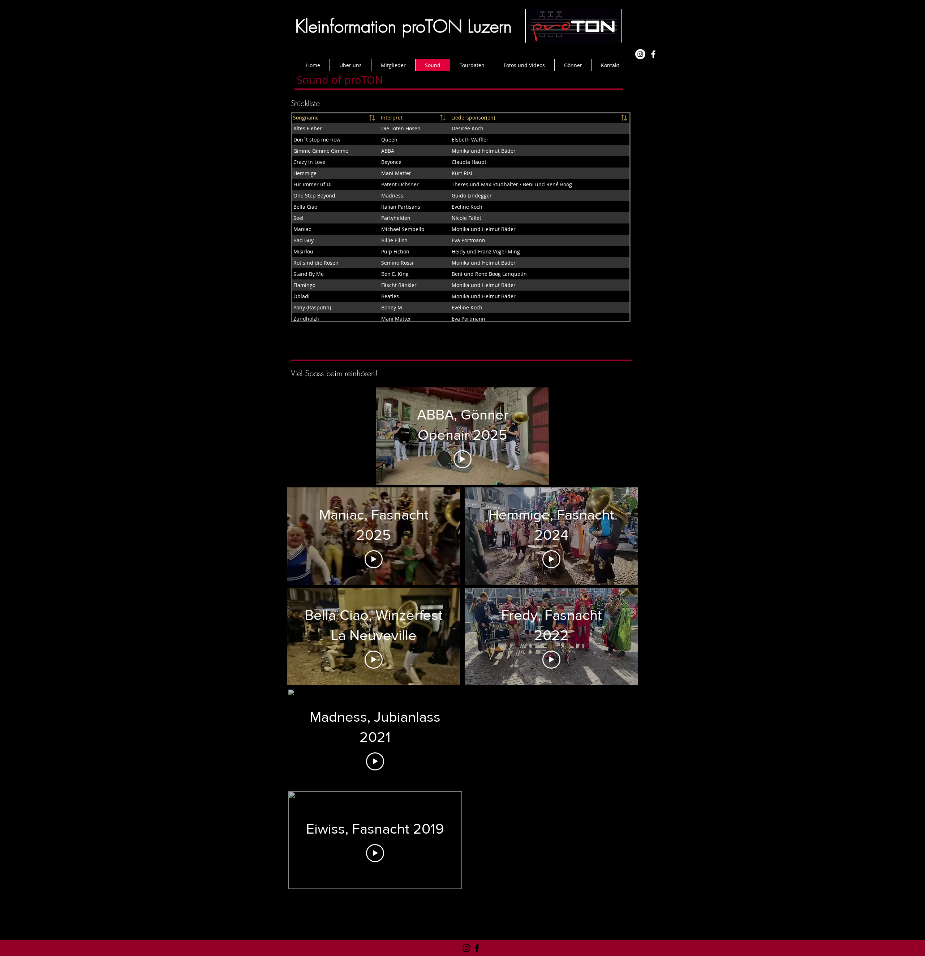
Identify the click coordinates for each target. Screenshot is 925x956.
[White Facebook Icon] (653, 54)
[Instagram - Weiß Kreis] (640, 54)
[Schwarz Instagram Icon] (466, 948)
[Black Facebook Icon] (477, 948)
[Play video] (462, 459)
